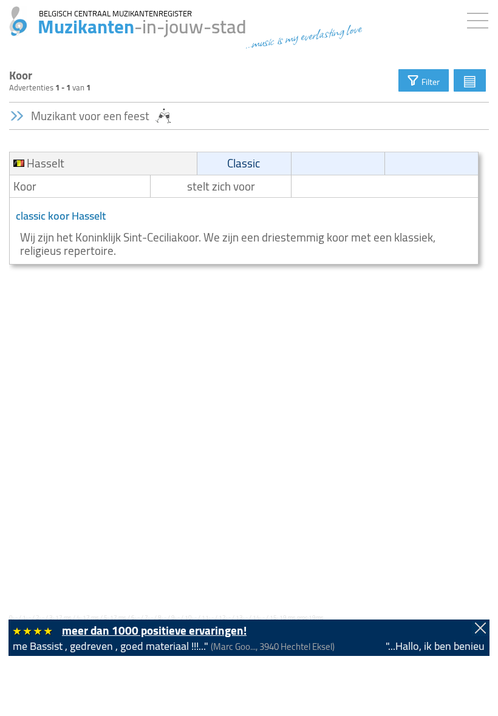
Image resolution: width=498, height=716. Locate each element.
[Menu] (480, 18)
